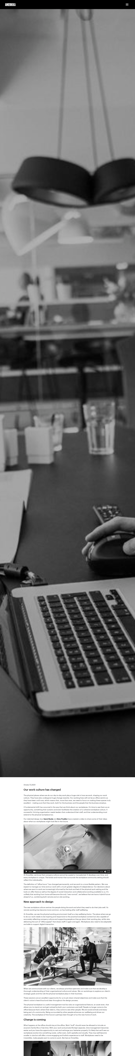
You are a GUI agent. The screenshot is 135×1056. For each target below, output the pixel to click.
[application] (67, 849)
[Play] (26, 872)
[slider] (66, 871)
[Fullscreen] (109, 872)
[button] (67, 849)
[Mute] (105, 872)
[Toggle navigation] (127, 5)
